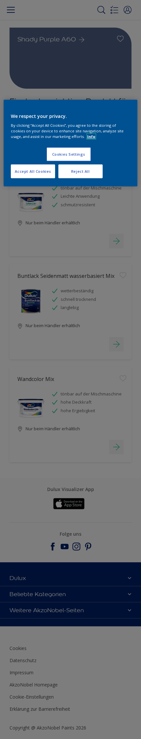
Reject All (80, 171)
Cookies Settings (68, 154)
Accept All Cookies (33, 171)
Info (91, 136)
